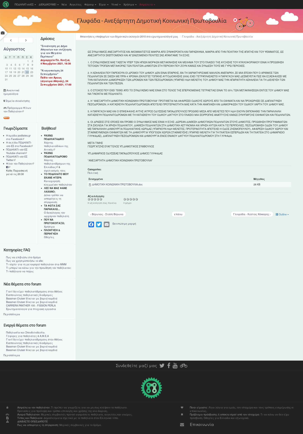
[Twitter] (162, 366)
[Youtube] (175, 366)
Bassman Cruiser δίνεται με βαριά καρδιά (31, 298)
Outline (282, 214)
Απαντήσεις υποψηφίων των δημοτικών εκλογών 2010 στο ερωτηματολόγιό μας (129, 36)
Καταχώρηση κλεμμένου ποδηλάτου (58, 182)
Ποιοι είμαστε (198, 407)
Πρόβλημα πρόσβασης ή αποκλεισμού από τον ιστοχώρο (224, 414)
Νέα (64, 4)
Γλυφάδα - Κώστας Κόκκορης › (252, 214)
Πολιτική (93, 173)
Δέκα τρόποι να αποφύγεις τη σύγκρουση (53, 198)
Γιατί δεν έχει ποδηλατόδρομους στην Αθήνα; (34, 291)
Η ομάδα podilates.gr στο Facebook (18, 137)
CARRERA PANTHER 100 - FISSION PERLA (31, 305)
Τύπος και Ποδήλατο (29, 418)
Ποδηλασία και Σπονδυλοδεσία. (25, 332)
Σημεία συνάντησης (18, 100)
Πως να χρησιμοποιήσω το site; (24, 260)
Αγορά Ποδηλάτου (28, 414)
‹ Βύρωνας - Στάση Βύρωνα (106, 214)
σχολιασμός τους (54, 170)
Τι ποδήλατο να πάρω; (20, 271)
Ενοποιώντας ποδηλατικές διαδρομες (29, 295)
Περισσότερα (12, 314)
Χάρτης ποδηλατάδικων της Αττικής (56, 146)
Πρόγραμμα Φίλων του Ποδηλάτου (17, 109)
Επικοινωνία (202, 424)
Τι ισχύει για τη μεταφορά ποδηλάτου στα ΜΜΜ (36, 264)
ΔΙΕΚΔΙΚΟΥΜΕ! (48, 4)
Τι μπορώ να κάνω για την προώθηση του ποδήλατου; (38, 267)
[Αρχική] (6, 4)
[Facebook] (168, 366)
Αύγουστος (14, 49)
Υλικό (115, 4)
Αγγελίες (76, 4)
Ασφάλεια (146, 4)
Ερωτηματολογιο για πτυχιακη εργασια (31, 309)
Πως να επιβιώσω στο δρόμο (23, 257)
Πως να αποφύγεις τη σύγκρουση (37, 425)
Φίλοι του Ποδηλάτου (20, 163)
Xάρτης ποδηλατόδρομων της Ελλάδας (57, 163)
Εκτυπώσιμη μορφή (124, 223)
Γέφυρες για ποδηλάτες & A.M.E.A (27, 336)
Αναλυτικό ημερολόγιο (11, 91)
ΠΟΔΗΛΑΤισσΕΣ (24, 4)
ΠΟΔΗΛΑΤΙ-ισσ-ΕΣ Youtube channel (16, 151)
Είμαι (103, 4)
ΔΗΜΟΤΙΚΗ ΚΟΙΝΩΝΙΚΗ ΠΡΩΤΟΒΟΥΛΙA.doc (117, 184)
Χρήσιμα (129, 4)
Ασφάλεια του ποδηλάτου (33, 407)
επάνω (178, 214)
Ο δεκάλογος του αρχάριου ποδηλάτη (56, 214)
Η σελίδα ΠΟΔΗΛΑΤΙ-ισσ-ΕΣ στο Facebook (19, 144)
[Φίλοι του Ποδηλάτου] (183, 366)
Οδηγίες (49, 237)
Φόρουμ (89, 4)
